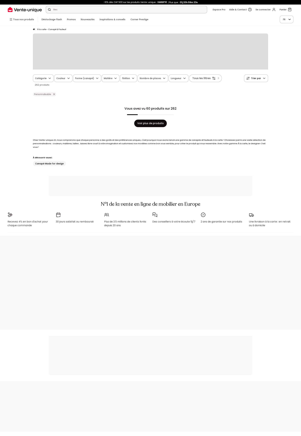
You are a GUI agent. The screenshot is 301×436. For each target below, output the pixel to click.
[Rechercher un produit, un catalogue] (49, 9)
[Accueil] (34, 29)
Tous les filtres (201, 78)
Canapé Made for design (49, 163)
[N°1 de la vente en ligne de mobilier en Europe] (25, 9)
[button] (54, 94)
